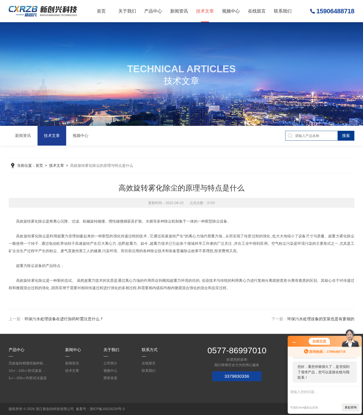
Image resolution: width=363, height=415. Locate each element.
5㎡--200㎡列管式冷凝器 (28, 378)
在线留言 (257, 11)
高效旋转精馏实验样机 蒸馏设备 (28, 363)
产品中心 (153, 11)
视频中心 (231, 11)
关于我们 (127, 11)
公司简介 (110, 363)
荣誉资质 (110, 378)
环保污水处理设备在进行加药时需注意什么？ (63, 319)
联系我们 (283, 11)
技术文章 (205, 11)
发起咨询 (351, 407)
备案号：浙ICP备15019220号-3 (100, 409)
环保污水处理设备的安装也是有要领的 (320, 319)
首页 (101, 11)
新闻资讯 (179, 11)
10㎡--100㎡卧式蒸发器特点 (28, 371)
